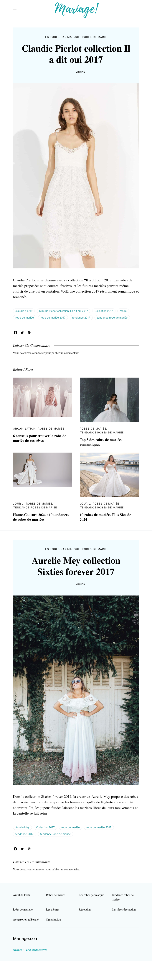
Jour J (18, 503)
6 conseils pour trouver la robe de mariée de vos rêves (39, 438)
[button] (15, 9)
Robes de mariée (95, 36)
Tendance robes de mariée (102, 432)
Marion (80, 72)
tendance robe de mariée (112, 317)
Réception (85, 909)
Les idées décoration (124, 909)
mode (123, 310)
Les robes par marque (62, 36)
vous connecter (36, 353)
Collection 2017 (104, 310)
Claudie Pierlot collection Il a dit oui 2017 (63, 310)
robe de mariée (24, 317)
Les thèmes (52, 909)
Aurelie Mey (22, 827)
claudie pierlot (23, 310)
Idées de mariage (23, 909)
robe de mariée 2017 (52, 317)
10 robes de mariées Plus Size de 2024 (105, 517)
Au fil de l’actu (22, 895)
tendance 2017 (81, 317)
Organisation (24, 428)
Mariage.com (25, 938)
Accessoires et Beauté (26, 919)
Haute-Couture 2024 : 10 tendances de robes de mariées (41, 517)
